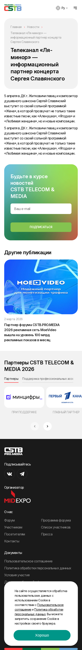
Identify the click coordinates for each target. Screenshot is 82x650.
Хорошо (42, 635)
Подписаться (41, 227)
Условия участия (17, 575)
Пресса (46, 534)
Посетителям (14, 534)
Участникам (13, 527)
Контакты (11, 541)
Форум (9, 520)
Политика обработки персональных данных (37, 568)
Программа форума (56, 520)
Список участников (56, 527)
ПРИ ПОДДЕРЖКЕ (24, 412)
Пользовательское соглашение (28, 561)
